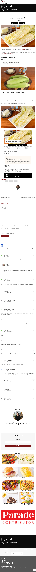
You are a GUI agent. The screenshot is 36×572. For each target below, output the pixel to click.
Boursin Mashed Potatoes (26, 464)
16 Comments (19, 20)
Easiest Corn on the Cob (26, 477)
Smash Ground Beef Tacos (26, 490)
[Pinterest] (7, 553)
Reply (33, 255)
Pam (7, 264)
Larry (5, 330)
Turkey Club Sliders (9, 477)
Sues (5, 291)
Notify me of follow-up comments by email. (9, 230)
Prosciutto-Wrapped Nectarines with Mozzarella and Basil (26, 504)
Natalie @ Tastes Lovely (9, 309)
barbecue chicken (4, 53)
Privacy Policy (16, 549)
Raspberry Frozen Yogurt (5, 196)
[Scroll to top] (34, 568)
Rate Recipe (25, 145)
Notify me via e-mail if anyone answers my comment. (10, 228)
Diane (5, 319)
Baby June (6, 244)
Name (2, 225)
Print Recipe (22, 23)
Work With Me (5, 549)
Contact (25, 549)
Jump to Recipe (15, 23)
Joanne (5, 389)
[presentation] (10, 459)
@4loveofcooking (13, 176)
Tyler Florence (22, 49)
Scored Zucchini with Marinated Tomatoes (9, 464)
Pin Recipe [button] (18, 145)
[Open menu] (34, 2)
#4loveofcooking (27, 176)
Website (26, 225)
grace (5, 380)
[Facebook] (2, 553)
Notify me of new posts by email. (8, 233)
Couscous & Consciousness (9, 369)
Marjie (5, 349)
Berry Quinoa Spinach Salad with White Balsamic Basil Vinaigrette (28, 197)
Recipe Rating (3, 207)
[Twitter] (4, 553)
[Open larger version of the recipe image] (18, 137)
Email (14, 225)
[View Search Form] (32, 2)
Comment (3, 211)
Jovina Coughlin (7, 360)
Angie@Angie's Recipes (9, 300)
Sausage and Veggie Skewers (10, 490)
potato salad (11, 53)
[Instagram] (5, 553)
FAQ (32, 549)
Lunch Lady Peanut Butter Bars (9, 503)
